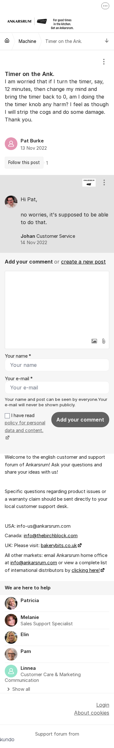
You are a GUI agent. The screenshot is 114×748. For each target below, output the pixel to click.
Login (102, 705)
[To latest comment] (106, 41)
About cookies (91, 713)
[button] (94, 341)
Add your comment (80, 419)
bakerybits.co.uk (59, 545)
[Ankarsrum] (7, 40)
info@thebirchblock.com (51, 536)
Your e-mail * (19, 378)
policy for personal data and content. (25, 426)
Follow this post (24, 162)
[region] (57, 112)
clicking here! (86, 570)
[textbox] (57, 303)
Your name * (18, 356)
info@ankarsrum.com (33, 563)
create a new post (83, 261)
